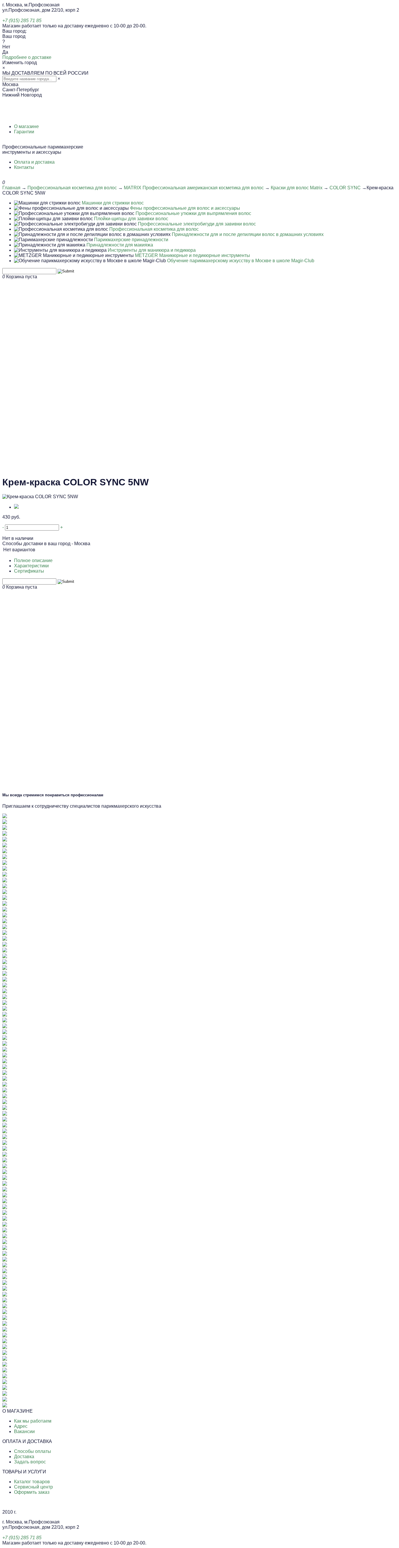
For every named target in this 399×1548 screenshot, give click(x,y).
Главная (11, 187)
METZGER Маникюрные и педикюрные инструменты (192, 255)
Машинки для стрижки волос (113, 202)
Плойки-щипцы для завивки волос (131, 218)
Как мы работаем (32, 1420)
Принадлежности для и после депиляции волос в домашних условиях (248, 234)
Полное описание (33, 560)
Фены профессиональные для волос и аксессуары (185, 208)
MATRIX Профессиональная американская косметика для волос (194, 187)
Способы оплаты (32, 1451)
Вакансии (24, 1431)
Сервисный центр (33, 1486)
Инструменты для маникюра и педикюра (152, 250)
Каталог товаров (32, 1481)
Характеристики (31, 565)
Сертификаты (29, 571)
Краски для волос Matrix (296, 187)
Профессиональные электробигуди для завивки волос (197, 223)
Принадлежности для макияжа (119, 244)
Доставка (24, 1456)
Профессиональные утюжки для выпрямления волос (193, 213)
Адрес (20, 1426)
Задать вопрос (30, 1461)
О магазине (26, 126)
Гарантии (24, 131)
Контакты (24, 167)
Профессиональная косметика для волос (72, 187)
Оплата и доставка (34, 162)
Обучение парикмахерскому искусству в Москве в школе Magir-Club (240, 260)
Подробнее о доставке (26, 57)
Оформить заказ (31, 1492)
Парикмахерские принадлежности (131, 239)
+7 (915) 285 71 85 (21, 20)
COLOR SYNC (345, 187)
